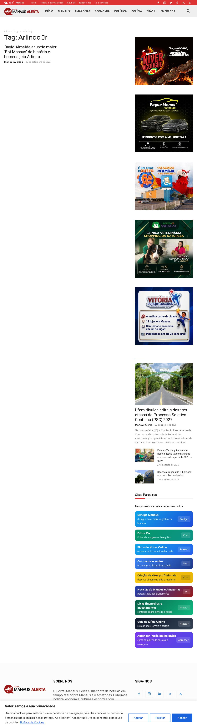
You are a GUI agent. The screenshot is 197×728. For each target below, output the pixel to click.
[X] (183, 2)
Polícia (136, 11)
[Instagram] (164, 2)
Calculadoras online (150, 561)
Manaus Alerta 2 (13, 61)
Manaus (64, 11)
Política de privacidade (51, 2)
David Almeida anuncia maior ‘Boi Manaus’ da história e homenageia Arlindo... (30, 52)
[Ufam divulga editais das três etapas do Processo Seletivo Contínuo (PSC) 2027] (164, 384)
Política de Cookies (32, 722)
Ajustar (138, 717)
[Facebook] (158, 2)
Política (120, 11)
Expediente (85, 2)
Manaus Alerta (143, 424)
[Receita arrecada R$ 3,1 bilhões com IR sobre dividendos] (144, 477)
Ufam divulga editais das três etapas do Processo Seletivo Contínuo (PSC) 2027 (161, 415)
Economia (102, 11)
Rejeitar (160, 717)
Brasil (151, 11)
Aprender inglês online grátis (156, 636)
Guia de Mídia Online (151, 621)
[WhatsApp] (190, 2)
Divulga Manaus (148, 515)
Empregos (167, 11)
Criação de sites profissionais (156, 575)
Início (33, 2)
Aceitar (182, 717)
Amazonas (82, 11)
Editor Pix (143, 533)
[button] (188, 11)
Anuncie (71, 2)
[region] (98, 714)
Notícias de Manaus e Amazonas (158, 589)
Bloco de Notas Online (152, 547)
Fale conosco (101, 2)
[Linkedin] (171, 2)
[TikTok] (177, 2)
